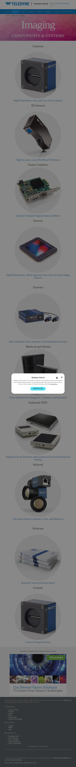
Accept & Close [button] (38, 388)
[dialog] (38, 383)
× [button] (62, 377)
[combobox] (57, 378)
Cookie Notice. (54, 384)
